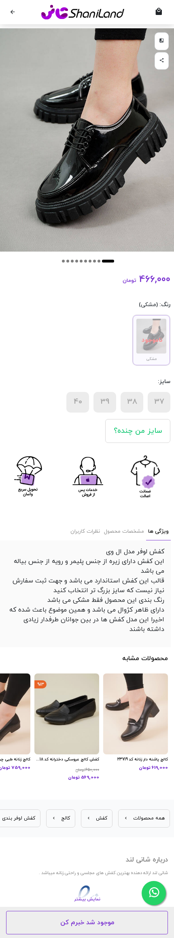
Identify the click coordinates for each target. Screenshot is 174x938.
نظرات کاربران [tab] (85, 531)
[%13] (66, 713)
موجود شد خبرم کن (87, 922)
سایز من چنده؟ (138, 431)
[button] (108, 261)
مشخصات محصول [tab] (124, 531)
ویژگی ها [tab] (158, 531)
